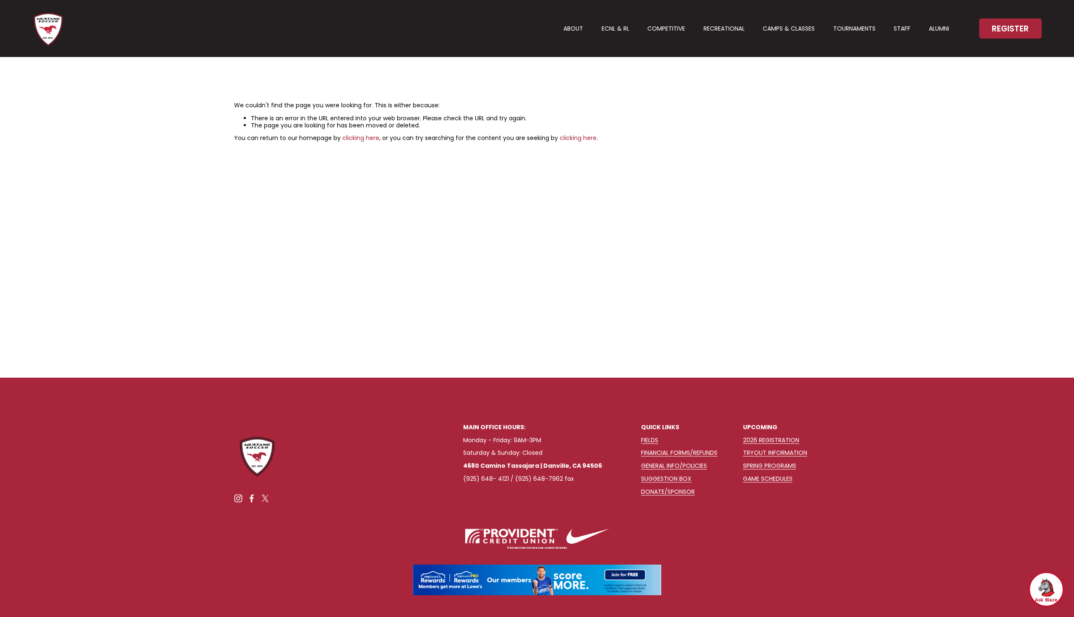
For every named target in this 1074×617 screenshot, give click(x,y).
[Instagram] (238, 498)
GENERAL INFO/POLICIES (674, 465)
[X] (265, 498)
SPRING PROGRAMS (769, 465)
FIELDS (649, 440)
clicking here (360, 138)
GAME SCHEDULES (767, 478)
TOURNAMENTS (854, 28)
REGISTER (1010, 28)
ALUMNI (939, 28)
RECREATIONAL (724, 28)
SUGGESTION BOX (666, 478)
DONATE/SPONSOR (668, 491)
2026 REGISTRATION (771, 440)
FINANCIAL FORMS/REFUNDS (679, 452)
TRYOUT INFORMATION (775, 452)
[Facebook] (252, 498)
